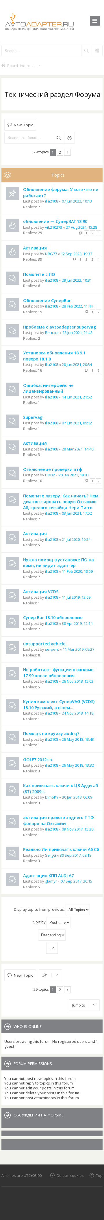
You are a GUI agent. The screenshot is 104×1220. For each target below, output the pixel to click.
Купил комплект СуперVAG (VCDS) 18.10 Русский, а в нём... (58, 704)
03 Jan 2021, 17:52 (77, 513)
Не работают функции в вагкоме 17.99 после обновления (58, 672)
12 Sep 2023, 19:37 (76, 253)
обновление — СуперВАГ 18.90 (55, 221)
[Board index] (52, 21)
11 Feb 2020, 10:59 (77, 571)
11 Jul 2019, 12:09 (76, 597)
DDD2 (50, 475)
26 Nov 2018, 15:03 (77, 681)
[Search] (86, 50)
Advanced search (69, 137)
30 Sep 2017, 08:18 (75, 855)
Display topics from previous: (40, 909)
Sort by (40, 922)
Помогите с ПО (39, 274)
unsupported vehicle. (45, 643)
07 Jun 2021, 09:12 (77, 422)
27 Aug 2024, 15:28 (81, 227)
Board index (18, 65)
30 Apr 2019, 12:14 (77, 623)
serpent (52, 649)
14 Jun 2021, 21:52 (77, 397)
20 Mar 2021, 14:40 (77, 449)
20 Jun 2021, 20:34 (77, 364)
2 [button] (60, 152)
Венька (52, 332)
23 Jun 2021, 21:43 (77, 332)
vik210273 (53, 227)
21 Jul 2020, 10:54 (76, 539)
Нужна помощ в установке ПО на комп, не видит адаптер (58, 562)
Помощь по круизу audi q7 (51, 733)
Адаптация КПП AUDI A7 (48, 875)
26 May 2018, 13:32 (78, 765)
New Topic (23, 125)
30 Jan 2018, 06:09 (77, 797)
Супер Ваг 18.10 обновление (53, 617)
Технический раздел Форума (52, 94)
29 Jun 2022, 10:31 (77, 280)
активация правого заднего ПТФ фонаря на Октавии (58, 820)
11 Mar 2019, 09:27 (78, 649)
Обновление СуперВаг (47, 300)
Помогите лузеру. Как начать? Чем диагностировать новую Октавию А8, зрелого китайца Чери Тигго (60, 501)
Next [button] (67, 152)
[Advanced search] (97, 50)
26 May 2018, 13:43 (78, 739)
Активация (35, 248)
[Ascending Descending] (52, 935)
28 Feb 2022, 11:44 (77, 306)
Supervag (32, 417)
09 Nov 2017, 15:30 (77, 829)
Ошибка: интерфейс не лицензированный (48, 388)
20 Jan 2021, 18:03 (74, 475)
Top (99, 1175)
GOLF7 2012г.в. (38, 759)
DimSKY (51, 797)
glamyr (51, 881)
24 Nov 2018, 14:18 (77, 713)
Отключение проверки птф (52, 469)
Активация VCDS (40, 591)
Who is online (28, 1026)
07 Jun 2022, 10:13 (77, 201)
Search (59, 137)
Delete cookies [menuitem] (70, 1175)
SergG (50, 855)
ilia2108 (51, 201)
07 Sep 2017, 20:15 (76, 881)
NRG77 (51, 253)
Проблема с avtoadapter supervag (59, 327)
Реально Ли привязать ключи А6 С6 (61, 849)
